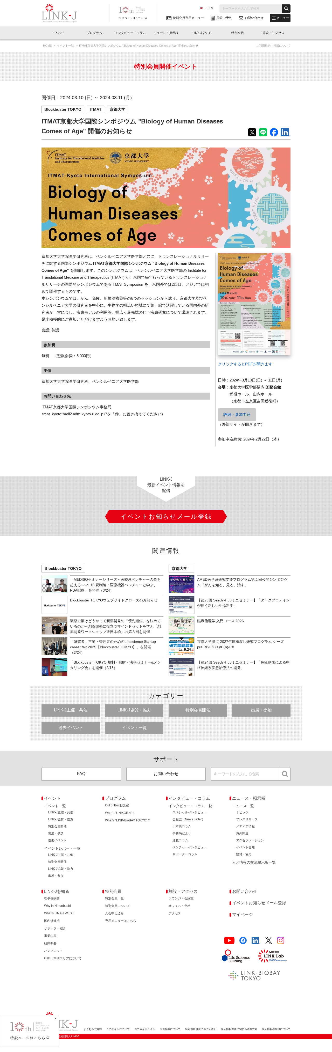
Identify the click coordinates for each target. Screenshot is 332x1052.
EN (211, 8)
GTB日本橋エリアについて (62, 958)
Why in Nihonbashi (57, 906)
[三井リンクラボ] (272, 956)
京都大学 (117, 109)
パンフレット (53, 951)
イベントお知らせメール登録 (259, 903)
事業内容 (50, 936)
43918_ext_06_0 (232, 256)
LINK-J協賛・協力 (134, 710)
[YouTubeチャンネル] (229, 940)
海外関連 (242, 833)
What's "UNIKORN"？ (120, 813)
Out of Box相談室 (117, 805)
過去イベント (70, 727)
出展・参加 (261, 710)
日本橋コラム (181, 826)
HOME (47, 45)
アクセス (175, 913)
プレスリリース (247, 819)
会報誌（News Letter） (188, 819)
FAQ (81, 773)
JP (201, 8)
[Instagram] (280, 940)
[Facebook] (243, 940)
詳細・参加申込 (237, 414)
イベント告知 (245, 847)
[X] (268, 940)
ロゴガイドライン (144, 1029)
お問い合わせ (166, 773)
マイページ (242, 914)
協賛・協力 (244, 854)
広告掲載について (170, 1029)
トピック (242, 812)
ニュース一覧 (243, 806)
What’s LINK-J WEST (59, 913)
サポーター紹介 (55, 928)
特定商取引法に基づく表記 (200, 1029)
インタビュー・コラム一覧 (190, 806)
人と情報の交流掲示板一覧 (254, 862)
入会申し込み (114, 913)
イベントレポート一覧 (62, 848)
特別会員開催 (197, 710)
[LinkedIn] (256, 940)
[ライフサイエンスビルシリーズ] (236, 956)
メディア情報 (245, 826)
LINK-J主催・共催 (70, 710)
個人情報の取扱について (276, 1029)
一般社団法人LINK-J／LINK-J (63, 13)
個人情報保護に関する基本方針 (239, 1029)
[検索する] (286, 8)
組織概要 (50, 943)
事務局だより (181, 833)
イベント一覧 (66, 45)
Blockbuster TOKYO (62, 109)
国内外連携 (52, 921)
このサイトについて (118, 1029)
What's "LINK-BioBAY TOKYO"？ (127, 820)
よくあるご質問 (93, 1029)
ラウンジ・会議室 (181, 898)
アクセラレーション (250, 840)
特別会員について (117, 906)
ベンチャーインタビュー (189, 847)
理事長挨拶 (52, 898)
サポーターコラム (184, 854)
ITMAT (95, 109)
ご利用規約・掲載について (273, 45)
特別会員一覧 (114, 898)
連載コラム (180, 840)
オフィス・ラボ (179, 906)
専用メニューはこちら (120, 921)
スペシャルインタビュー (189, 812)
